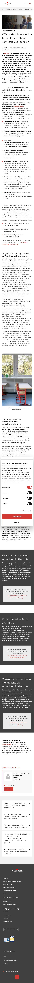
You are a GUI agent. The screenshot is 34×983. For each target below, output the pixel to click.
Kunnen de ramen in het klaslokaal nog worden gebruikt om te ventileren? (15, 817)
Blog (20, 9)
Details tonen (24, 511)
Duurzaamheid (8, 921)
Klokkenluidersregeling (10, 960)
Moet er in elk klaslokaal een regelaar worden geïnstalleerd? (15, 826)
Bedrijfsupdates (11, 9)
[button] (30, 3)
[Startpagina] (7, 3)
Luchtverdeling (8, 884)
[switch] (29, 492)
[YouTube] (17, 929)
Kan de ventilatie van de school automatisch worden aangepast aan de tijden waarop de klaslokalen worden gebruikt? (15, 838)
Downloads (7, 901)
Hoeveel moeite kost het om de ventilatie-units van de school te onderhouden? (15, 806)
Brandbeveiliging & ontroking (12, 881)
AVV (4, 956)
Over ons (6, 918)
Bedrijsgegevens (8, 951)
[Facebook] (14, 929)
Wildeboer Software (10, 904)
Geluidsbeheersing (9, 887)
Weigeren (17, 522)
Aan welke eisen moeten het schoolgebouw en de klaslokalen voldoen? (16, 851)
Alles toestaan (17, 516)
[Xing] (8, 929)
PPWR (5, 963)
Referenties (7, 915)
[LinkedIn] (4, 929)
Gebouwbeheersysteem (10, 890)
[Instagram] (11, 929)
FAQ (5, 894)
